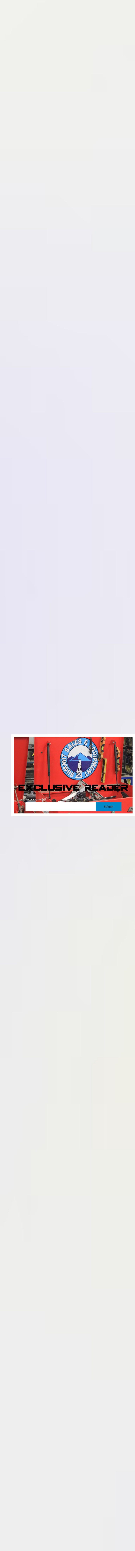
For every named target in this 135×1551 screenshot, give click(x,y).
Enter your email (36, 799)
